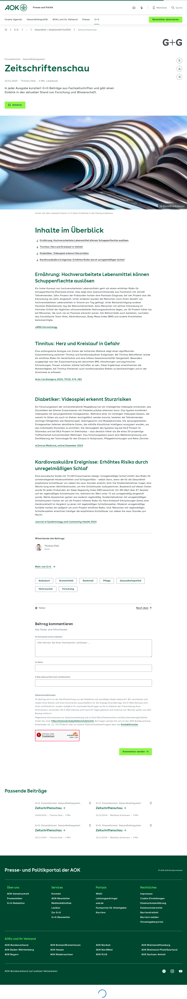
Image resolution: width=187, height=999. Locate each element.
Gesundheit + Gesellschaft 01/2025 (53, 30)
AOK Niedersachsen (61, 954)
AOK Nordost (103, 945)
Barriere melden (149, 917)
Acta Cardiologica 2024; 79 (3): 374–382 (58, 379)
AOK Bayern (12, 954)
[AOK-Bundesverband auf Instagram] (172, 971)
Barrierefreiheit (149, 912)
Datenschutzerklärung (153, 903)
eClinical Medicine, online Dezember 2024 (59, 446)
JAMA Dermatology (46, 327)
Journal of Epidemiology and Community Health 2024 (66, 522)
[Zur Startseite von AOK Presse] (6, 30)
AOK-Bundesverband (16, 945)
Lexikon (55, 908)
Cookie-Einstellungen (152, 898)
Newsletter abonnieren (165, 19)
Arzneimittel (66, 581)
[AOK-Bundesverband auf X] (164, 971)
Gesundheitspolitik (130, 581)
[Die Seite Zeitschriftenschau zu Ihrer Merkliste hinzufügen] (179, 60)
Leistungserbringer (107, 898)
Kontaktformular (129, 725)
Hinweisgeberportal (151, 922)
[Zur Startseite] (16, 7)
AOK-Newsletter (60, 898)
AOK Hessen (57, 950)
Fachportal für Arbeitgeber (111, 908)
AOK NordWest (104, 950)
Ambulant (44, 581)
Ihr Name (39, 662)
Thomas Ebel (51, 546)
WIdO (99, 894)
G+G (16, 30)
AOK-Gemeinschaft (18, 894)
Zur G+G (56, 912)
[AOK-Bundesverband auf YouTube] (180, 971)
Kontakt (56, 894)
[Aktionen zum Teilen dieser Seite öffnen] (179, 77)
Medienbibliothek (61, 903)
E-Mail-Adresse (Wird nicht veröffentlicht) (52, 677)
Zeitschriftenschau (48, 808)
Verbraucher (46, 589)
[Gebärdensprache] (141, 7)
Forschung (68, 589)
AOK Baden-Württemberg (19, 950)
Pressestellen (14, 898)
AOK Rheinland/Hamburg (155, 945)
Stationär (88, 581)
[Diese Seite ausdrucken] (179, 69)
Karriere (100, 912)
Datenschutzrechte (151, 908)
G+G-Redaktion (16, 903)
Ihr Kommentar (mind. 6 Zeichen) (48, 637)
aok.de (99, 903)
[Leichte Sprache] (134, 7)
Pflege (106, 581)
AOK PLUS (101, 954)
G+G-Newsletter (60, 917)
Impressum (146, 894)
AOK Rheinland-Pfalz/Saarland (159, 950)
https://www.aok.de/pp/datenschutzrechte (72, 721)
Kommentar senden (134, 752)
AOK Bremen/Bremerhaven (65, 945)
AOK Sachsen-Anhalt (153, 954)
